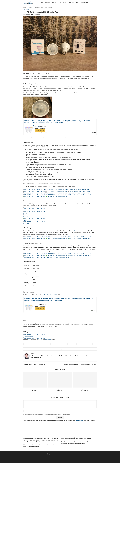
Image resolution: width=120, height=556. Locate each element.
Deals (60, 2)
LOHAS (52, 344)
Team (56, 458)
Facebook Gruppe (79, 420)
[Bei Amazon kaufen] (29, 125)
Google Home (39, 344)
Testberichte (47, 2)
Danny (31, 14)
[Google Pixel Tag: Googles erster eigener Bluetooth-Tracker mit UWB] (60, 380)
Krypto (77, 2)
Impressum (75, 458)
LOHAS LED (57, 344)
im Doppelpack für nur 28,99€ (50, 295)
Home (42, 2)
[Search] (96, 2)
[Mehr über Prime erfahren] (37, 126)
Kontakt (61, 458)
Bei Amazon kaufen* (40, 130)
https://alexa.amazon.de (80, 230)
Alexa (25, 344)
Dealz (34, 344)
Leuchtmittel (46, 344)
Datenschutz (68, 458)
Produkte (65, 2)
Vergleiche (54, 2)
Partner (51, 458)
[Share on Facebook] (64, 349)
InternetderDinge (84, 2)
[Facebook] (92, 2)
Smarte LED (79, 344)
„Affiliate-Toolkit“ (48, 339)
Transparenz (45, 458)
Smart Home (71, 2)
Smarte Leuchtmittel (88, 344)
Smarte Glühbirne (71, 344)
